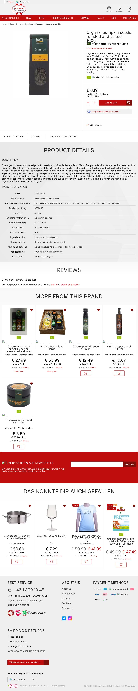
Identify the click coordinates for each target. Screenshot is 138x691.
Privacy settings (58, 686)
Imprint (23, 686)
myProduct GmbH (106, 686)
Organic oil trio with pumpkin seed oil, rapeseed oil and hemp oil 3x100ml (19, 350)
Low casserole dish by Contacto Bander (17, 537)
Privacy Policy (35, 686)
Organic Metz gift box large (52, 347)
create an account (70, 284)
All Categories (10, 18)
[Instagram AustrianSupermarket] (70, 618)
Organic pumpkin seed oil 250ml (86, 347)
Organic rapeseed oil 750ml (119, 347)
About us (66, 588)
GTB (46, 686)
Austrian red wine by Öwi (51, 536)
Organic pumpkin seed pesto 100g (19, 421)
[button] (88, 103)
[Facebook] (64, 618)
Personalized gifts (62, 18)
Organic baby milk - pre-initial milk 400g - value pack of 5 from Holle (121, 541)
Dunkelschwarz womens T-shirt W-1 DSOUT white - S (86, 538)
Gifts (41, 18)
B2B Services (68, 593)
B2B (114, 18)
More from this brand (63, 136)
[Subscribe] (129, 464)
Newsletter (67, 608)
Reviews (37, 136)
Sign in (54, 284)
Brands (85, 18)
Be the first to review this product (99, 49)
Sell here (66, 603)
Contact (66, 598)
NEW (28, 18)
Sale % (100, 18)
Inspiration (129, 18)
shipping (105, 94)
